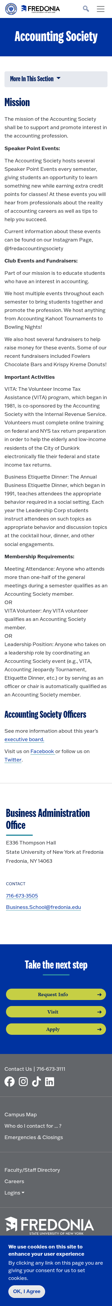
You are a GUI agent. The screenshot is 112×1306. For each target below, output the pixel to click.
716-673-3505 (22, 895)
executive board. (24, 739)
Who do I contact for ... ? (33, 1126)
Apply (53, 1029)
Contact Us (18, 1069)
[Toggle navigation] (101, 9)
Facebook (42, 751)
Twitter (13, 759)
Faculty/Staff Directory (32, 1170)
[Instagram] (25, 1081)
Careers (14, 1181)
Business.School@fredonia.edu (43, 907)
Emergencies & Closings (33, 1137)
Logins (12, 1192)
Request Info (53, 994)
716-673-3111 (50, 1069)
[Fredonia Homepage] (32, 7)
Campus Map (20, 1114)
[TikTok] (38, 1081)
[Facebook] (11, 1081)
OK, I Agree (26, 1291)
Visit (53, 1011)
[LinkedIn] (51, 1081)
